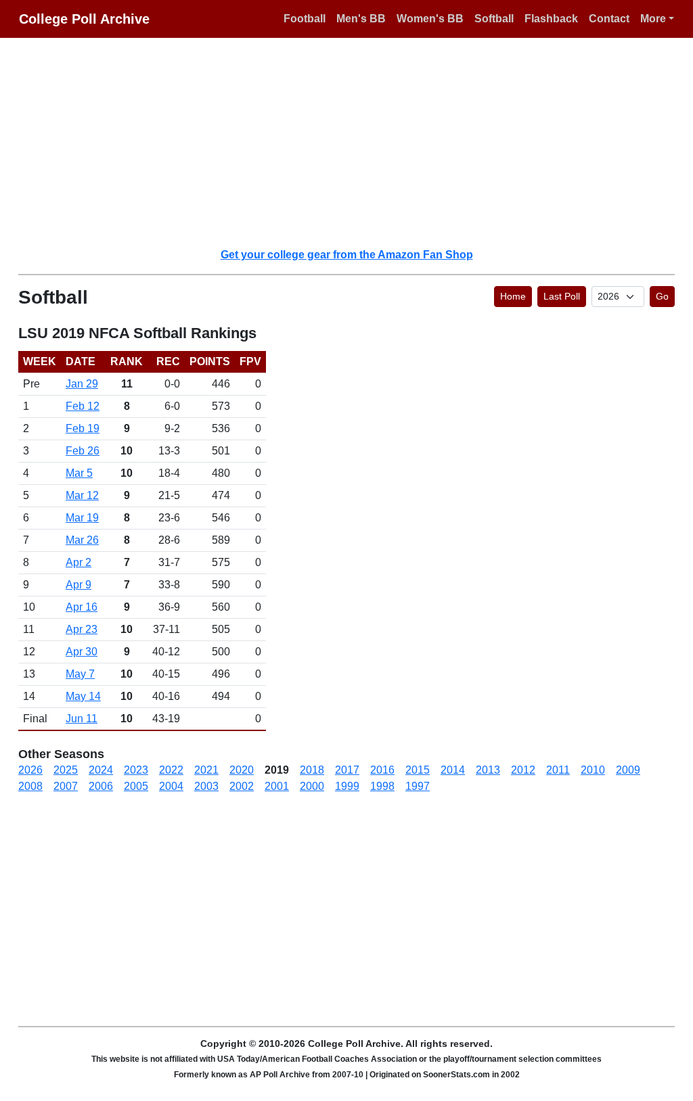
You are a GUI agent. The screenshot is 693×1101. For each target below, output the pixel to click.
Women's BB (430, 18)
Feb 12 (82, 406)
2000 (312, 786)
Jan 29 (82, 384)
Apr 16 (81, 607)
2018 (312, 770)
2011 (558, 770)
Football (305, 18)
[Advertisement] (354, 142)
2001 (277, 786)
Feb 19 (82, 428)
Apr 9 (78, 584)
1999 (347, 786)
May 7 (80, 674)
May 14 (83, 696)
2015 (417, 770)
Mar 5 (79, 473)
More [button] (653, 18)
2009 (628, 770)
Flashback (551, 18)
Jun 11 (81, 718)
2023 (136, 770)
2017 (347, 770)
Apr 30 (81, 651)
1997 (417, 786)
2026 (30, 770)
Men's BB (361, 18)
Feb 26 (82, 450)
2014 (453, 770)
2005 (136, 786)
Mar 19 (82, 517)
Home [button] (513, 296)
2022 (171, 770)
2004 (171, 786)
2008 (30, 786)
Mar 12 (82, 495)
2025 (65, 770)
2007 (65, 786)
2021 (206, 770)
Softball (494, 18)
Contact (609, 18)
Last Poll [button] (561, 296)
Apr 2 (78, 562)
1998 (382, 786)
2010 (593, 770)
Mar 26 (82, 540)
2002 (241, 786)
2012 (523, 770)
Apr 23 (81, 629)
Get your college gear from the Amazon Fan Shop (347, 254)
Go (662, 296)
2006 (101, 786)
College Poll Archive (84, 18)
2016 (382, 770)
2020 (241, 770)
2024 (101, 770)
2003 (206, 786)
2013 (488, 770)
